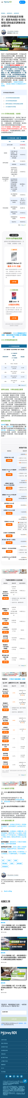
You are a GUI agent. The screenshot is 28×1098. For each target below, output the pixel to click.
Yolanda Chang (12, 31)
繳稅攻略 (3, 922)
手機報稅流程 (21, 835)
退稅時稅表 (21, 849)
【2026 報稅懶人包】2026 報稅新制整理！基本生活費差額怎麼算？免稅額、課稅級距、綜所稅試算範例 (13, 927)
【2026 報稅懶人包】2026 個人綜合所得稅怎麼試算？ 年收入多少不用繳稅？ (13, 988)
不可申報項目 (11, 835)
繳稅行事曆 (12, 852)
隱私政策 (17, 1083)
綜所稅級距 (12, 826)
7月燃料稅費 (13, 853)
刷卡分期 (10, 426)
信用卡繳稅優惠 (11, 844)
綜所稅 (11, 863)
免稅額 (15, 860)
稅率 (3, 860)
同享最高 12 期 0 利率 (15, 271)
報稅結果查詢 (16, 837)
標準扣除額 (19, 863)
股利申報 (11, 833)
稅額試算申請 (11, 849)
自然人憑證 (16, 847)
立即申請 (9, 460)
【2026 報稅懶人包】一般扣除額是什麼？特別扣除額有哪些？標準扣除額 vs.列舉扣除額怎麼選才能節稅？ (14, 957)
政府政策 (9, 13)
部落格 (3, 13)
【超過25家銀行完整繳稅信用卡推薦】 (14, 85)
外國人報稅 (6, 837)
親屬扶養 (20, 831)
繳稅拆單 (13, 842)
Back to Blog (8, 891)
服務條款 (12, 1083)
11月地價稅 (22, 853)
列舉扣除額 (4, 863)
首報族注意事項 (15, 824)
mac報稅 (19, 833)
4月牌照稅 (20, 852)
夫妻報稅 (13, 831)
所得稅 (9, 860)
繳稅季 (3, 425)
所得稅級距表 (5, 866)
